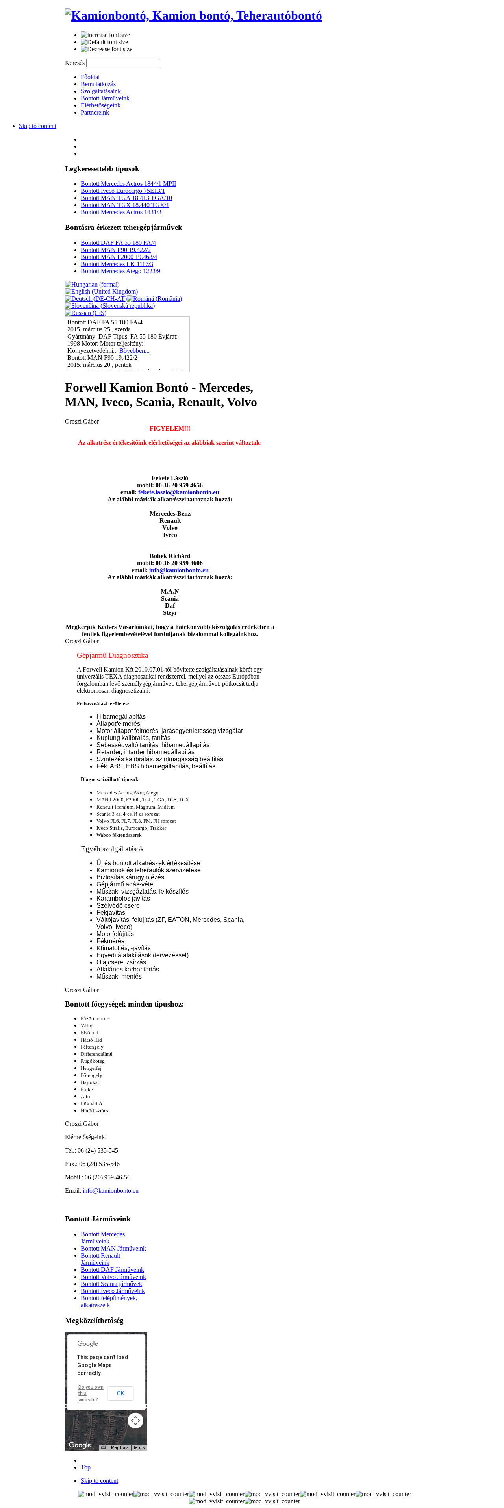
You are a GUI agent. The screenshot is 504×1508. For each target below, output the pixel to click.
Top (86, 1467)
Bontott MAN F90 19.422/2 (116, 249)
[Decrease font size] (106, 49)
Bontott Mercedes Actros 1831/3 (121, 212)
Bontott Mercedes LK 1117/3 (117, 264)
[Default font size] (104, 42)
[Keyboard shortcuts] (103, 1447)
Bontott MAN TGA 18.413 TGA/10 (126, 197)
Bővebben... (134, 350)
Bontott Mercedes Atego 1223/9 (120, 271)
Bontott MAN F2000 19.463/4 (119, 256)
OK (120, 1393)
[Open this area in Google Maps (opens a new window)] (80, 1445)
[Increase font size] (105, 35)
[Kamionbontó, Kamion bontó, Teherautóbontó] (193, 15)
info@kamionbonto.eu (179, 570)
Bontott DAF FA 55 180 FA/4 (118, 242)
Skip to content (37, 125)
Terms (139, 1447)
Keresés (75, 62)
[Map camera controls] (135, 1420)
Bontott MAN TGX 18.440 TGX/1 (125, 205)
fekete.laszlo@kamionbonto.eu (178, 492)
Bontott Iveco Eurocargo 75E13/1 (123, 190)
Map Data (120, 1447)
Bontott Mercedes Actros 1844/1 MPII (128, 183)
